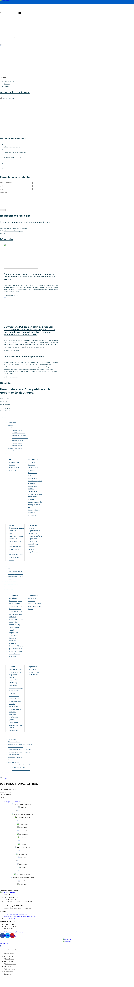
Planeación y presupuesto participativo (19, 752)
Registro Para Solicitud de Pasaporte (13, 635)
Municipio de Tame (17, 445)
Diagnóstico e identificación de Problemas (19, 749)
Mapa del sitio (13, 730)
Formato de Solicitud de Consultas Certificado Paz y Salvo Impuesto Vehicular (16, 624)
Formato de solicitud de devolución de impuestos (15, 653)
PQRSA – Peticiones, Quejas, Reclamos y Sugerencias (15, 672)
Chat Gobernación (15, 714)
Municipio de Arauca (17, 430)
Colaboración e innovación (15, 757)
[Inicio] (3, 778)
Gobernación (7, 453)
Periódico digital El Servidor (15, 574)
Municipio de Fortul (17, 440)
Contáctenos (3, 77)
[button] (0, 946)
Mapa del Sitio (12, 450)
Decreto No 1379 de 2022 (19, 767)
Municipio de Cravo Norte (19, 435)
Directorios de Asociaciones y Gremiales (33, 544)
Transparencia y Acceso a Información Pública (16, 725)
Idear (11, 533)
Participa (6, 736)
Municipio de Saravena (18, 443)
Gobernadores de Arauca (15, 448)
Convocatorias (14, 706)
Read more (15, 295)
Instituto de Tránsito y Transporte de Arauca (15, 549)
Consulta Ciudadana (13, 754)
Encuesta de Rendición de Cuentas (21, 765)
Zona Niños (33, 595)
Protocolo (12, 470)
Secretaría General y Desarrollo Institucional (34, 512)
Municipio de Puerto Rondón (20, 438)
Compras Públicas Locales (15, 747)
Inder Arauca (13, 539)
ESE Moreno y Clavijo (16, 536)
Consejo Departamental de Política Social (34, 530)
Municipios (11, 427)
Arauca (6, 420)
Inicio (5, 417)
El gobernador (14, 461)
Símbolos (10, 425)
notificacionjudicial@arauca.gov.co (13, 231)
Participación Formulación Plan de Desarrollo (20, 744)
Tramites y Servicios (13, 597)
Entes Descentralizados (16, 526)
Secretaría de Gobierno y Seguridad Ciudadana (35, 480)
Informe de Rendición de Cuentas (21, 770)
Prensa (6, 566)
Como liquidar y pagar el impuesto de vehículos (16, 690)
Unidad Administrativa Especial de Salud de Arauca (16, 557)
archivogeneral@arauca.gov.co (12, 157)
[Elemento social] (0, 8)
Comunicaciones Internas (15, 571)
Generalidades (12, 422)
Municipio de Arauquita (18, 433)
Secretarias (33, 459)
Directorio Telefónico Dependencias (24, 356)
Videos (9, 579)
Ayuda (12, 667)
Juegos (30, 609)
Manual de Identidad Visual (15, 576)
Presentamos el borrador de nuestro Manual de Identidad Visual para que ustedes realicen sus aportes (30, 277)
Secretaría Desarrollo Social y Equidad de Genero (35, 504)
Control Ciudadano (13, 759)
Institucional (33, 525)
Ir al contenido (4, 944)
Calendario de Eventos (14, 742)
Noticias (10, 569)
